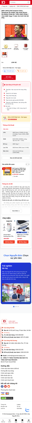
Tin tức (18, 406)
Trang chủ (5, 6)
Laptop (18, 404)
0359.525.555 (19, 349)
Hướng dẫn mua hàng (7, 371)
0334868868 (12, 119)
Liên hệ (3, 408)
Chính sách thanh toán (7, 380)
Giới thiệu (19, 408)
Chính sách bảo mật (6, 377)
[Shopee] (8, 386)
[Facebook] (2, 386)
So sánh (16, 176)
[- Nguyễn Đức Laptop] (3, 2)
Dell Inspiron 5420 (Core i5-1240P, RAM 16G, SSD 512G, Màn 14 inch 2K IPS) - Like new (19, 170)
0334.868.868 (19, 335)
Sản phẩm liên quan (8, 164)
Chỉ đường (6, 332)
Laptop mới (12, 6)
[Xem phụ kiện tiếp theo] (28, 232)
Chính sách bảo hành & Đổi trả (10, 368)
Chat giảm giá (10, 70)
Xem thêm (15, 211)
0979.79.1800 (25, 337)
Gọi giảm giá (23, 70)
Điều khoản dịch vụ (6, 375)
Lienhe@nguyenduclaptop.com (16, 355)
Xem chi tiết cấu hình (16, 158)
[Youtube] (5, 386)
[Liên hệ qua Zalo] (27, 410)
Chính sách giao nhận (7, 373)
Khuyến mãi (4, 406)
